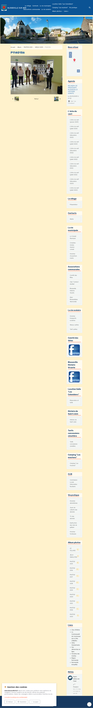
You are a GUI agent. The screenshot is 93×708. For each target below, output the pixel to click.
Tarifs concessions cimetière (73, 444)
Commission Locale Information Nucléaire (73, 483)
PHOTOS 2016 (74, 569)
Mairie (72, 219)
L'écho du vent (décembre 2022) (74, 151)
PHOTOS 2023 (74, 615)
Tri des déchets (72, 517)
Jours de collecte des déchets (73, 510)
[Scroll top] (89, 704)
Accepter (35, 702)
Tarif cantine (73, 329)
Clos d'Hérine (76, 630)
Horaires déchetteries (73, 502)
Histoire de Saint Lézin (73, 421)
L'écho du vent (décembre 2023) (74, 135)
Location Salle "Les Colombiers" (62, 4)
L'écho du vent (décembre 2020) (74, 181)
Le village (28, 6)
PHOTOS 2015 (74, 563)
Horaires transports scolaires (73, 318)
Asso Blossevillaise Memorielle (74, 299)
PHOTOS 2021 (74, 602)
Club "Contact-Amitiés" (74, 283)
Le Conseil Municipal (73, 237)
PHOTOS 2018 (74, 582)
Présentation (73, 204)
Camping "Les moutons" (60, 7)
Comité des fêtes (73, 276)
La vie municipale (45, 6)
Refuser (10, 702)
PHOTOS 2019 (28, 47)
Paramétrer (23, 702)
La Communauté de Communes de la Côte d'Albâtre (76, 636)
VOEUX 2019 (39, 47)
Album (19, 47)
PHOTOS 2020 (74, 596)
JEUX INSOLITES (74, 556)
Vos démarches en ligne (76, 649)
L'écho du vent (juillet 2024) (74, 127)
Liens (65, 11)
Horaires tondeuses (73, 533)
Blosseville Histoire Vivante (73, 291)
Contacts (35, 6)
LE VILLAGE (74, 549)
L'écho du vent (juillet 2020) (74, 189)
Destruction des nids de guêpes (73, 525)
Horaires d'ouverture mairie (73, 256)
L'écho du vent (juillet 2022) (74, 158)
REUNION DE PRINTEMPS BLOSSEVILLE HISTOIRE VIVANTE (73, 89)
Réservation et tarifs (74, 401)
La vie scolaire (46, 9)
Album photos (56, 11)
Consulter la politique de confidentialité (15, 697)
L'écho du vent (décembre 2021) (74, 166)
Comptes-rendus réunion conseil (73, 246)
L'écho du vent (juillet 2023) (74, 143)
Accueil (13, 47)
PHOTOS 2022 (74, 609)
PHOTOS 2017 (74, 576)
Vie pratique (73, 7)
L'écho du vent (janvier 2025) (74, 121)
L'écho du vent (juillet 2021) (74, 174)
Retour (36, 99)
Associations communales (31, 9)
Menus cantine (74, 325)
